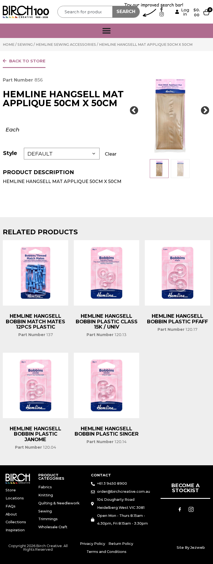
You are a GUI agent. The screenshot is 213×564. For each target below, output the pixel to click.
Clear (110, 154)
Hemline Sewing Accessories (66, 44)
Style (10, 153)
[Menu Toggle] (106, 30)
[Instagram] (161, 14)
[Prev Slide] (134, 111)
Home (8, 44)
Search (125, 11)
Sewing (25, 44)
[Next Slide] (205, 111)
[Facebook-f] (161, 9)
